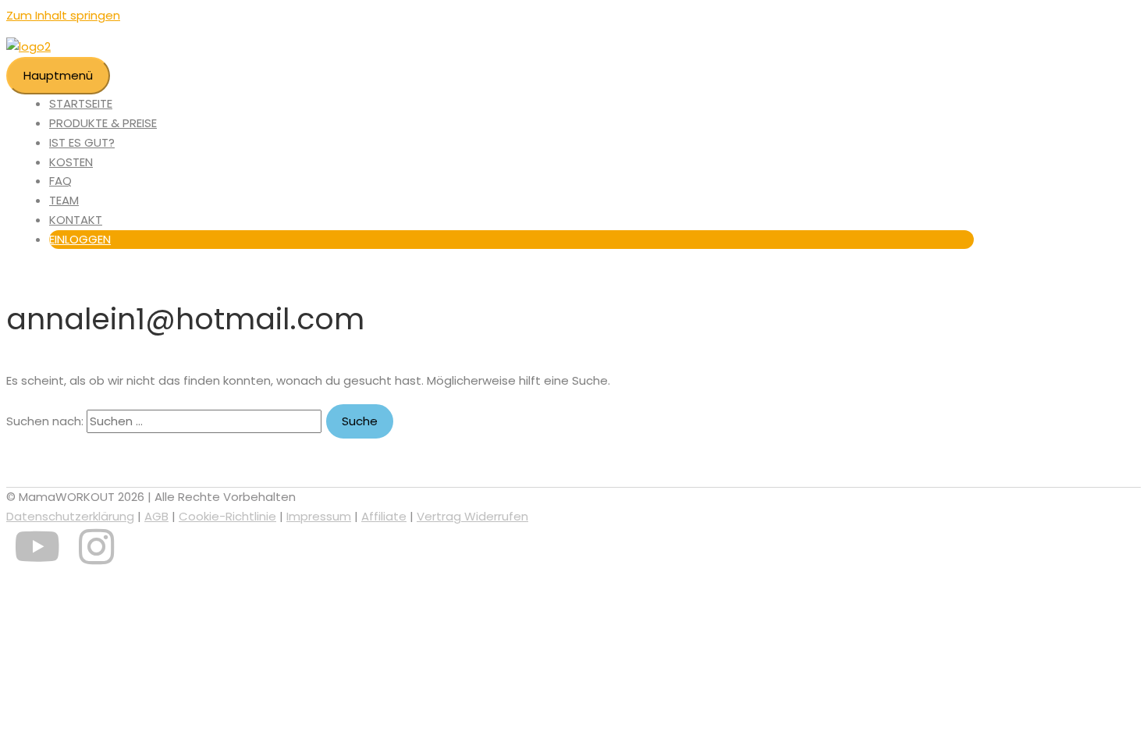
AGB (156, 516)
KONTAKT (75, 219)
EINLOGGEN (80, 239)
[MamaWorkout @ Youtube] (37, 557)
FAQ (60, 180)
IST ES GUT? (82, 142)
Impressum (318, 516)
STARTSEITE (80, 103)
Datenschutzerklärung (70, 516)
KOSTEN (71, 162)
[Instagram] (97, 557)
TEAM (64, 200)
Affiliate (384, 516)
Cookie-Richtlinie (227, 516)
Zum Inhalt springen (63, 15)
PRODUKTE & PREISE (103, 123)
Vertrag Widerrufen (472, 516)
